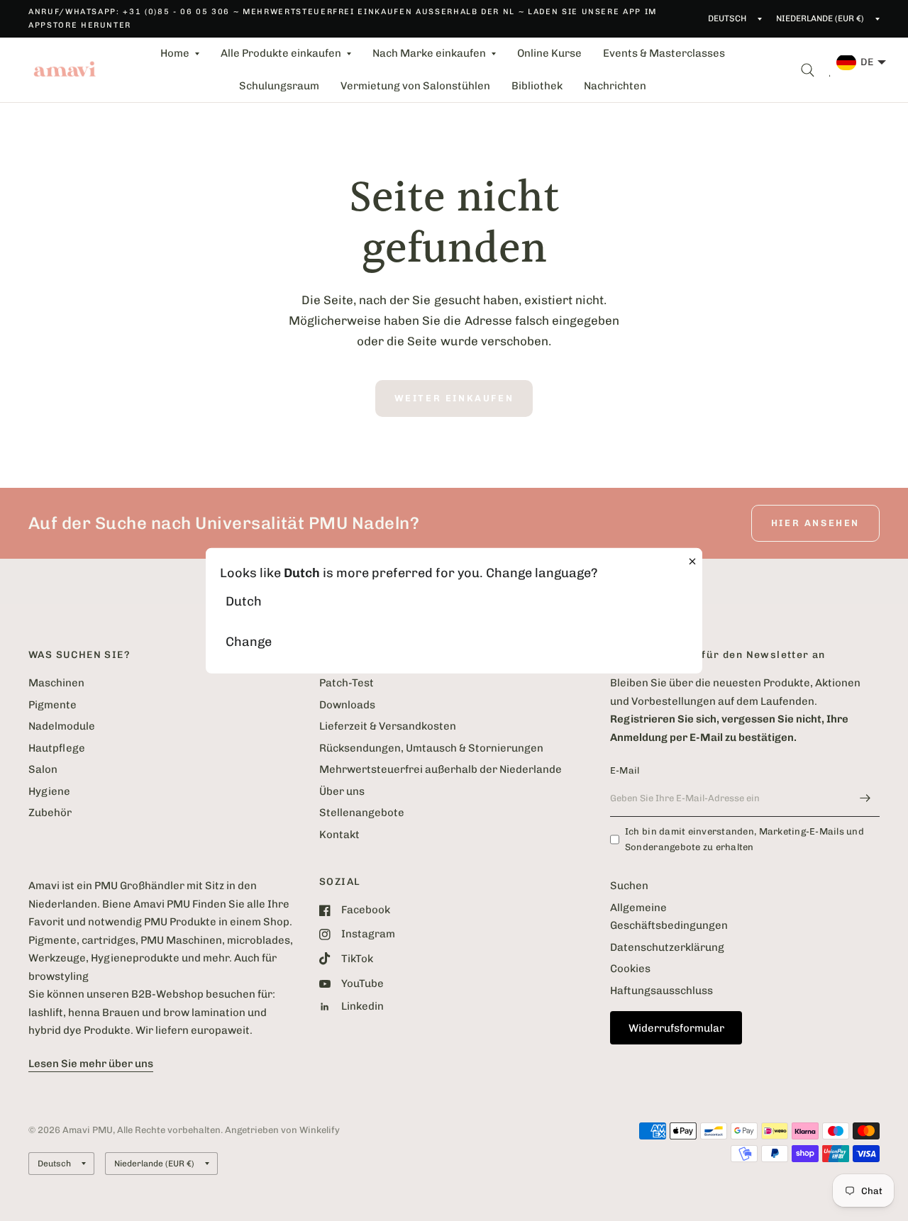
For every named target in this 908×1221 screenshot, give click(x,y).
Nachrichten (615, 85)
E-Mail (625, 770)
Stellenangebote (361, 812)
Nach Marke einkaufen (429, 53)
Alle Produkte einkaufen (281, 53)
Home (174, 53)
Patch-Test (346, 682)
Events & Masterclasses (664, 53)
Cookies (630, 968)
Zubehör (50, 812)
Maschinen (56, 682)
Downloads (347, 704)
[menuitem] (180, 54)
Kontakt (339, 834)
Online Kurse (549, 53)
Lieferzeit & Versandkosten (387, 726)
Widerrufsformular (676, 1028)
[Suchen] (807, 70)
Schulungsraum (279, 85)
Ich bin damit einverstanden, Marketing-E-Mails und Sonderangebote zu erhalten (744, 839)
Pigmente (52, 704)
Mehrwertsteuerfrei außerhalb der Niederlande (440, 769)
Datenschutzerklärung (667, 947)
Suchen (629, 885)
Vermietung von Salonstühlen (415, 85)
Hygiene (49, 791)
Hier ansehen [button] (815, 523)
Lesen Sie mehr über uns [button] (90, 1063)
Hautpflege (56, 748)
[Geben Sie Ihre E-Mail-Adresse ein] (865, 798)
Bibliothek (537, 85)
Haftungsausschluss (661, 990)
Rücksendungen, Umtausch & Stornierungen (431, 748)
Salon (42, 769)
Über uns (342, 791)
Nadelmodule (61, 726)
